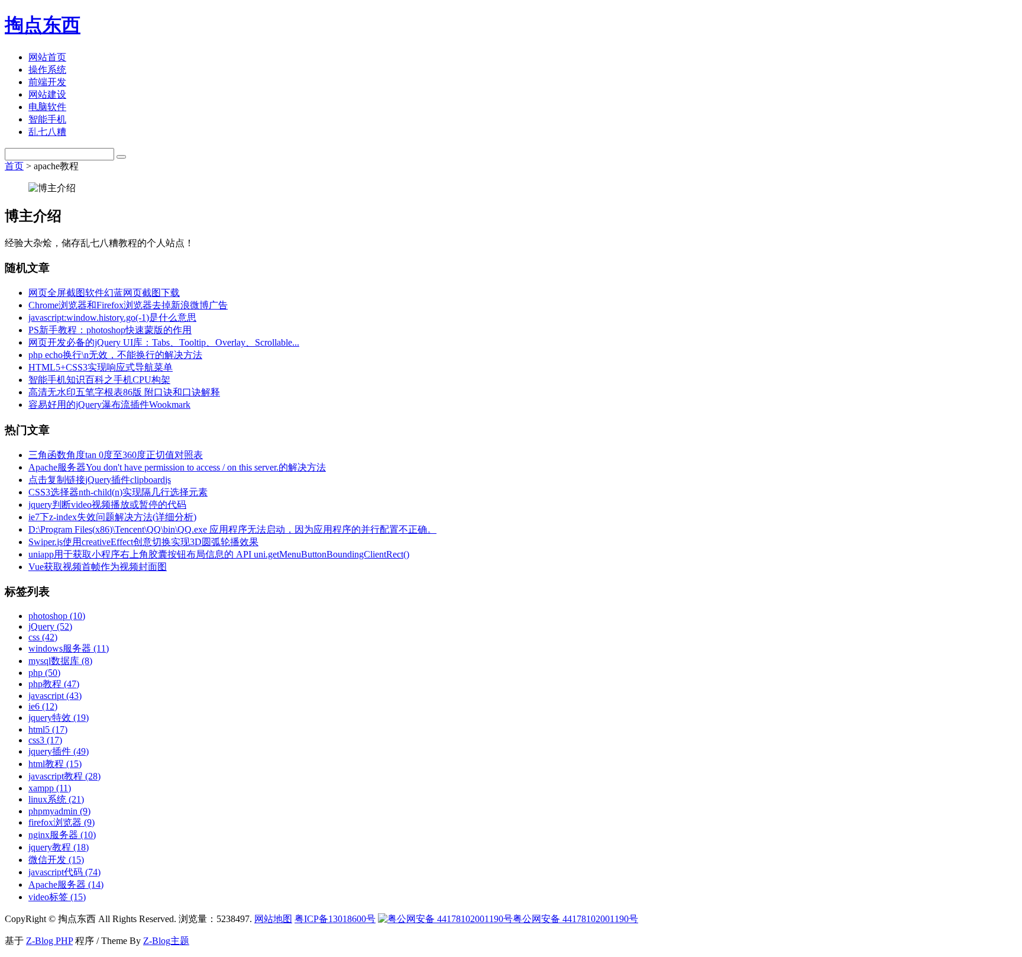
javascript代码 (64, 872)
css (42, 637)
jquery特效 (58, 718)
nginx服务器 (62, 835)
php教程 (53, 684)
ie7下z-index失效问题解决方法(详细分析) (112, 517)
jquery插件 (58, 751)
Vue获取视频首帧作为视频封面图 (97, 567)
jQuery (50, 626)
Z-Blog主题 (166, 941)
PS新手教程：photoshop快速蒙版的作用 (110, 330)
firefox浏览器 (61, 822)
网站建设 (47, 94)
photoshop (56, 616)
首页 (14, 166)
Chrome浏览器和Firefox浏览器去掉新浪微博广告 (128, 305)
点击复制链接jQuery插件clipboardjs (99, 480)
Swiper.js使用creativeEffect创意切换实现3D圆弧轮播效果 (143, 542)
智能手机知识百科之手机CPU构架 (99, 380)
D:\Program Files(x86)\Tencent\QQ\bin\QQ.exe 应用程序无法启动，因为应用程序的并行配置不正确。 (232, 529)
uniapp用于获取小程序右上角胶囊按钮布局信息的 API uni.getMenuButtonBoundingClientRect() (218, 554)
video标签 (57, 897)
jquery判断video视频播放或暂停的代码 (107, 505)
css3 (45, 740)
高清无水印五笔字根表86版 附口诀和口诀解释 (124, 392)
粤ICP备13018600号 (335, 919)
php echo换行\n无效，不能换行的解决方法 (115, 355)
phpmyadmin (59, 811)
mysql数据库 (60, 661)
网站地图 (273, 919)
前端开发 (47, 82)
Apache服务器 (66, 884)
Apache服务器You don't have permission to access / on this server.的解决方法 (177, 467)
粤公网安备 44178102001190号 (575, 919)
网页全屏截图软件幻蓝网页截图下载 (104, 293)
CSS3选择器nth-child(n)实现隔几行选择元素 (118, 492)
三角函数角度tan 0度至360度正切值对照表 (115, 455)
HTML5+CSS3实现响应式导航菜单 (100, 367)
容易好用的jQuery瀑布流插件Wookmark (109, 404)
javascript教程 (64, 776)
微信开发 (56, 860)
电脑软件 (47, 107)
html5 (47, 729)
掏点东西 (42, 25)
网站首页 (47, 57)
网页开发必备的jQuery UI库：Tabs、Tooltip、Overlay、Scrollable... (163, 342)
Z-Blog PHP (49, 941)
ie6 (42, 706)
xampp (49, 788)
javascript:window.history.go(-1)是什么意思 (112, 317)
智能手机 (47, 119)
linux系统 (56, 799)
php (44, 673)
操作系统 (47, 70)
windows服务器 (68, 648)
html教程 (55, 764)
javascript (55, 696)
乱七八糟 (47, 132)
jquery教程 (58, 847)
